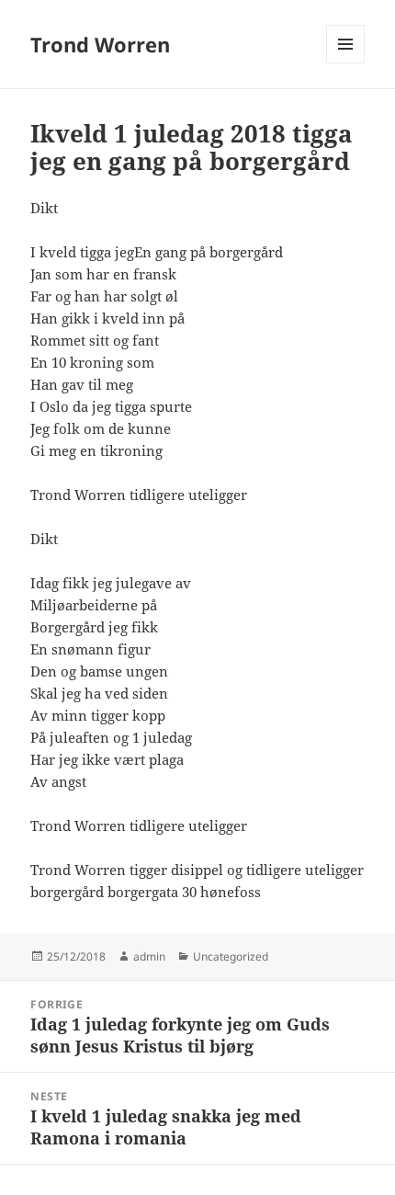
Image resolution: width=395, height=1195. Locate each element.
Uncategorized (230, 956)
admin (149, 956)
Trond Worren (100, 44)
